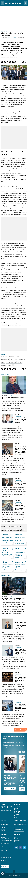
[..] (12, 365)
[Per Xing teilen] (13, 62)
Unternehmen (4, 31)
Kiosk (6, 850)
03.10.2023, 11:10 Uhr (12, 37)
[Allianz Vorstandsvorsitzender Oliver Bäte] (7, 482)
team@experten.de (8, 840)
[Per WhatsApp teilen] (7, 62)
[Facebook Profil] (20, 847)
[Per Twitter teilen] (15, 62)
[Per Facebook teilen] (10, 62)
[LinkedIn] (16, 847)
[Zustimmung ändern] (3, 873)
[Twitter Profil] (24, 847)
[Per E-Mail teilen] (2, 62)
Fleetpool (7, 87)
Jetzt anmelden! (5, 866)
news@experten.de (5, 843)
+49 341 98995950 (6, 810)
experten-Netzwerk (5, 838)
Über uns (3, 837)
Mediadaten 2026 (19, 829)
